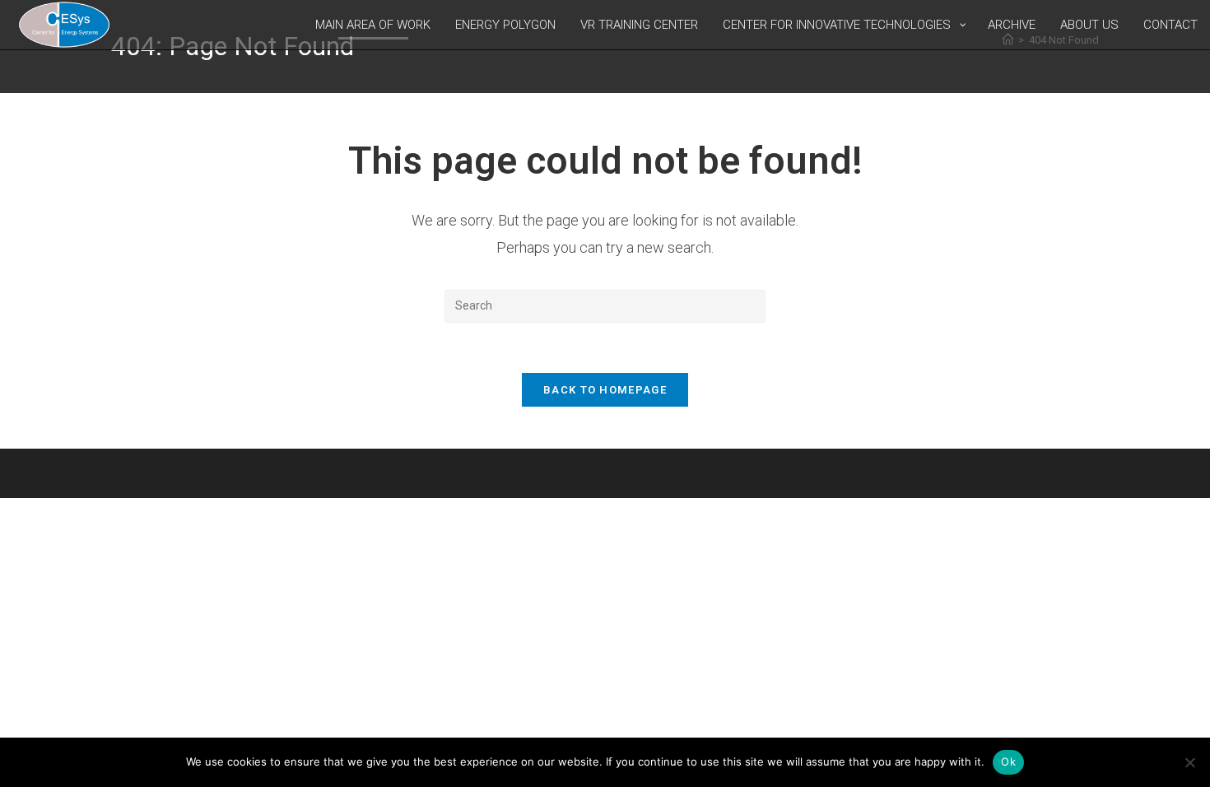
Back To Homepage (605, 390)
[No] (1189, 762)
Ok (1008, 761)
